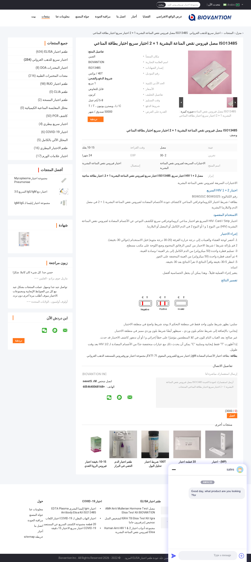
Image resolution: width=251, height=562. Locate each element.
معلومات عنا (63, 16)
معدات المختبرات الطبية (52, 76)
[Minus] (173, 469)
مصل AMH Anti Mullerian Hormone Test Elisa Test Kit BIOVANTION (130, 510)
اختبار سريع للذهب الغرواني (205, 32)
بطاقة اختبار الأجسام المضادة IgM (210, 355)
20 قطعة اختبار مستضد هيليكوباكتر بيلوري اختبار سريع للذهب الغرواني (187, 464)
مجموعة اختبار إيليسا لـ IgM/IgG (32, 203)
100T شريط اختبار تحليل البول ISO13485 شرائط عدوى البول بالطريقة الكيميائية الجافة (155, 464)
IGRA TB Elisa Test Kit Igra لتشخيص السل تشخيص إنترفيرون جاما (130, 520)
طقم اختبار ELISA (56, 51)
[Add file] (241, 555)
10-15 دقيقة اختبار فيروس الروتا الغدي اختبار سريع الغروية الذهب (96, 464)
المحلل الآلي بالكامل (55, 140)
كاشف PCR (60, 116)
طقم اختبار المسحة (55, 100)
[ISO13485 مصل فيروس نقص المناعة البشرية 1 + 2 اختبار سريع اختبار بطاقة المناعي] (209, 73)
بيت (33, 16)
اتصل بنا (121, 16)
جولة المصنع (82, 16)
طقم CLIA (61, 92)
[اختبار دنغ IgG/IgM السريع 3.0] (63, 191)
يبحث (161, 4)
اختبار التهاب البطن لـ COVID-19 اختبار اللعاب (70, 518)
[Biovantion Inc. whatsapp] (57, 330)
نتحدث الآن (214, 4)
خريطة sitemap (33, 536)
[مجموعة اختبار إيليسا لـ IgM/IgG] (63, 203)
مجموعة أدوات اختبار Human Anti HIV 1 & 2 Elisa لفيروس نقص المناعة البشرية (129, 530)
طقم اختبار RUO (57, 84)
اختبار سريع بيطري (55, 124)
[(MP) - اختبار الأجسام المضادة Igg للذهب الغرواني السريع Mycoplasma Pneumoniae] (219, 444)
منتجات (46, 16)
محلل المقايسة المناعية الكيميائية (46, 108)
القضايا (146, 16)
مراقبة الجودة (103, 16)
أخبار (134, 16)
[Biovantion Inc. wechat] (47, 330)
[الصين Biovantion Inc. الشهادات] (24, 239)
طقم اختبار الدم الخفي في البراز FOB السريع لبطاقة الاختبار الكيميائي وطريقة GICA (123, 464)
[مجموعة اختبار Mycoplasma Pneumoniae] (63, 180)
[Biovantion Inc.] (210, 17)
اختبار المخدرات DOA (54, 68)
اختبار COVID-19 (57, 132)
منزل (239, 32)
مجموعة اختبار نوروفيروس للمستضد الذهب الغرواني (116, 355)
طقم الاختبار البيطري (54, 148)
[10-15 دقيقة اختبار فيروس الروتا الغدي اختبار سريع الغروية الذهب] (95, 444)
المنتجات (229, 32)
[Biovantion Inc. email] (68, 330)
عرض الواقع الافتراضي (169, 16)
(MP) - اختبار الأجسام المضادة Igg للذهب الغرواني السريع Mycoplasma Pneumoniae (219, 464)
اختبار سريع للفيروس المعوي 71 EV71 (168, 355)
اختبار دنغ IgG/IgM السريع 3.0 (30, 191)
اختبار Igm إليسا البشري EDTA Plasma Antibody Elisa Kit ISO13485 (73, 510)
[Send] (174, 555)
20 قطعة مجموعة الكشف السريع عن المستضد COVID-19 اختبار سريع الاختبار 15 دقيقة (70, 526)
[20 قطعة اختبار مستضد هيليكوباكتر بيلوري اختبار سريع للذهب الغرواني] (187, 444)
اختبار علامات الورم (55, 156)
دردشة (93, 119)
